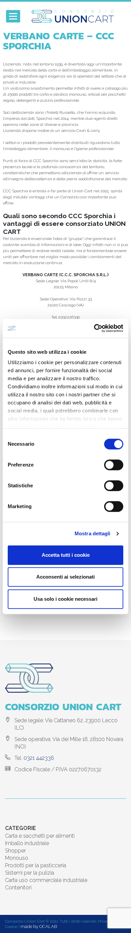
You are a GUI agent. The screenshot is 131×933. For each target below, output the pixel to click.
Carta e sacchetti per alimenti (40, 836)
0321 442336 (39, 758)
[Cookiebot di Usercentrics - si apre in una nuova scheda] (94, 328)
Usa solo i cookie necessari (65, 599)
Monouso (16, 858)
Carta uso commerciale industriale (46, 880)
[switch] (113, 464)
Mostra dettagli (93, 533)
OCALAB (48, 926)
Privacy (104, 921)
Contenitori (18, 887)
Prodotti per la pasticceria (35, 865)
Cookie (11, 926)
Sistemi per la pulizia (29, 873)
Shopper (15, 850)
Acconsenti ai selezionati (65, 577)
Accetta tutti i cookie (66, 555)
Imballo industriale (27, 843)
